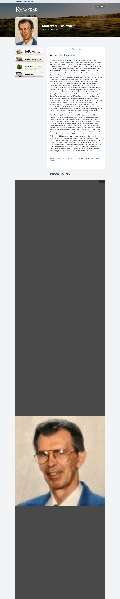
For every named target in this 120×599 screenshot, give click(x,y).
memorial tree (72, 158)
